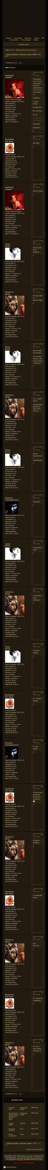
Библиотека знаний (23, 1108)
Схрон (22, 1134)
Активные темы (24, 44)
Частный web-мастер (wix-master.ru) (30, 1158)
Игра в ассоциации (12, 1134)
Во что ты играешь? (12, 1129)
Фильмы (22, 1123)
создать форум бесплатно (34, 1149)
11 (20, 63)
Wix (42, 1156)
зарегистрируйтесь (30, 50)
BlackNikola (9, 139)
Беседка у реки (25, 54)
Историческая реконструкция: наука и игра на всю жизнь (14, 1116)
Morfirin (20, 1159)
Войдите (18, 50)
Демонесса (9, 292)
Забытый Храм (12, 54)
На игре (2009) (11, 1123)
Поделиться (36, 72)
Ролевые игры (11, 1108)
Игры (21, 1128)
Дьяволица (9, 75)
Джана (7, 244)
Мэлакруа (9, 498)
